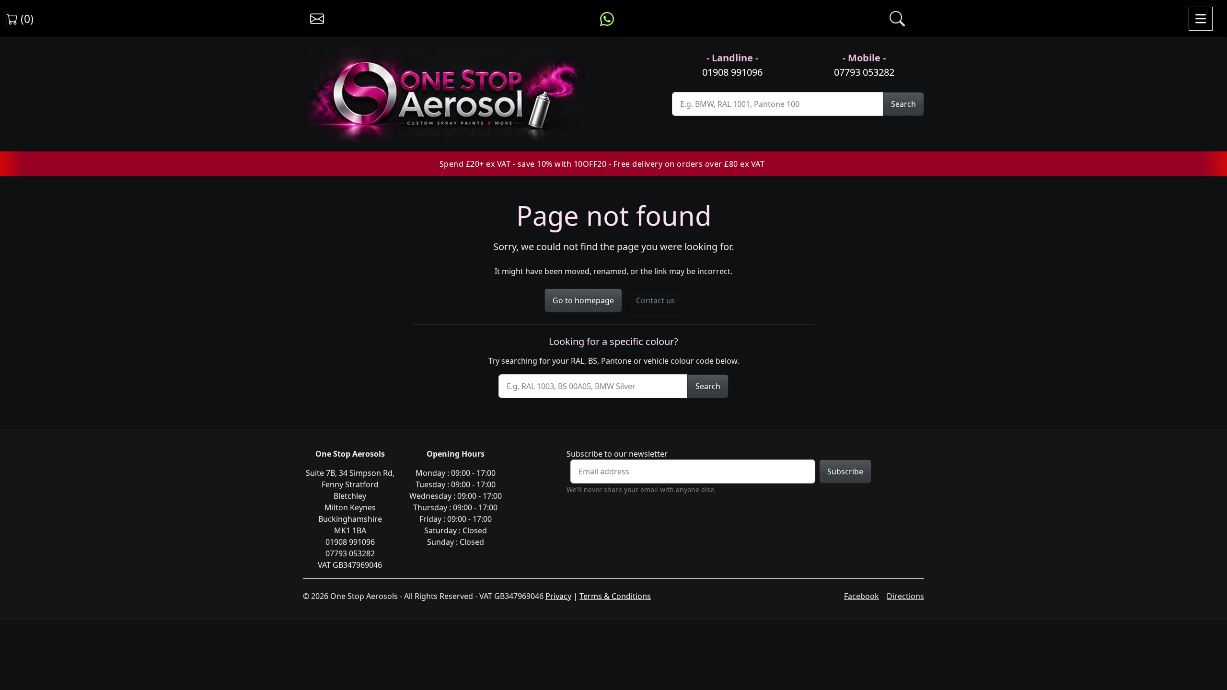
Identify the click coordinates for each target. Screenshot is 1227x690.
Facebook (861, 596)
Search (903, 104)
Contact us (655, 300)
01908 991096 (732, 72)
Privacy (558, 596)
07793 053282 (864, 72)
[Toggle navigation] (1201, 18)
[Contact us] (317, 18)
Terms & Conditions (615, 596)
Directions (905, 596)
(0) (26, 18)
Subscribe (845, 471)
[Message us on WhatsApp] (607, 18)
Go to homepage (583, 300)
